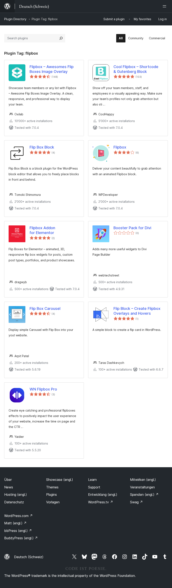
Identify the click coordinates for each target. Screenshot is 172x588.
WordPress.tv (100, 502)
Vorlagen (53, 502)
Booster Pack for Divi (132, 228)
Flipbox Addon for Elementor (42, 230)
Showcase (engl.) (59, 480)
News (8, 487)
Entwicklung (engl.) (102, 494)
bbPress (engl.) (18, 531)
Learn (92, 480)
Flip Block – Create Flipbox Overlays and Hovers (136, 311)
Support (94, 487)
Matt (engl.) (15, 523)
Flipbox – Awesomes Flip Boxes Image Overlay (52, 69)
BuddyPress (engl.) (21, 538)
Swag (136, 502)
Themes (52, 487)
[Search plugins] (61, 38)
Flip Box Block (42, 147)
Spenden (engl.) (144, 494)
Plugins (51, 494)
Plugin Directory (15, 19)
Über (8, 480)
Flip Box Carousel (45, 308)
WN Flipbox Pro (43, 389)
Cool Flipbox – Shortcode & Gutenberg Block (135, 69)
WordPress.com (18, 516)
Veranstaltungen (142, 487)
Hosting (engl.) (15, 494)
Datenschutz (14, 502)
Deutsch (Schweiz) (28, 557)
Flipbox (119, 147)
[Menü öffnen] (165, 6)
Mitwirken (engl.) (143, 480)
